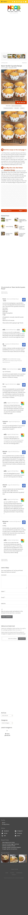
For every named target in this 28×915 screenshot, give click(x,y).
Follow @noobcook (7, 734)
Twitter (5, 833)
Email (3, 597)
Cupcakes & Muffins (8, 108)
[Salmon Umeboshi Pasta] (18, 56)
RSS (5, 835)
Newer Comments (4, 293)
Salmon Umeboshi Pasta (8, 845)
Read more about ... (17, 630)
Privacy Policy (5, 824)
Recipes (22, 108)
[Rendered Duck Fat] (14, 859)
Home (6, 872)
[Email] (26, 1)
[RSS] (23, 1)
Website (3, 603)
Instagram (20, 831)
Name (3, 591)
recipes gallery (22, 628)
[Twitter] (14, 1)
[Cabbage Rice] (5, 859)
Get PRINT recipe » (7, 210)
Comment (3, 575)
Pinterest (19, 833)
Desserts (17, 108)
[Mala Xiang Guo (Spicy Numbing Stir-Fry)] (23, 859)
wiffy (3, 329)
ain (3, 344)
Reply (4, 300)
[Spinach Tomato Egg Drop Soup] (14, 56)
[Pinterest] (19, 1)
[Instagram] (17, 1)
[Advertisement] (15, 17)
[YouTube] (21, 1)
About (3, 822)
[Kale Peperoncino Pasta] (9, 56)
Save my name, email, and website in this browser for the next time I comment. (12, 612)
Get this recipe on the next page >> (15, 150)
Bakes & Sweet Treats (16, 105)
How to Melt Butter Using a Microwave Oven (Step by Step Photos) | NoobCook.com (12, 360)
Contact (14, 874)
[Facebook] (12, 1)
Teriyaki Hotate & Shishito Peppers (11, 847)
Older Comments (4, 292)
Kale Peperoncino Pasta (8, 842)
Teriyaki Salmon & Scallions (9, 849)
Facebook (6, 831)
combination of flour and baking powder (13, 440)
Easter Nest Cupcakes (18, 158)
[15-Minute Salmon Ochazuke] (23, 56)
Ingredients (19, 872)
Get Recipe (21, 102)
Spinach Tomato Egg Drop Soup (10, 844)
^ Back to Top (14, 869)
